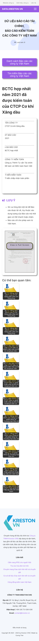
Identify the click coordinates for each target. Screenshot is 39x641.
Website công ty (8, 3)
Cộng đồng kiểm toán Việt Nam (19, 582)
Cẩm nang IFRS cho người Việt (19, 562)
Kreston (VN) (25, 633)
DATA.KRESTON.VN (12, 9)
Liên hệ (33, 3)
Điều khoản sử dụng (19, 627)
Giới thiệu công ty (22, 3)
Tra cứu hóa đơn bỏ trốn (19, 566)
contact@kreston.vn (22, 613)
